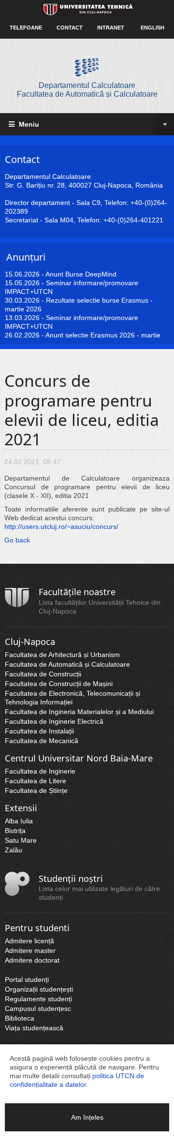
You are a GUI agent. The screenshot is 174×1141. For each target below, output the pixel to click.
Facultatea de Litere (35, 781)
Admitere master (30, 950)
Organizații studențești (39, 989)
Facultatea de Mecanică (41, 741)
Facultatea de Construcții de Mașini (59, 684)
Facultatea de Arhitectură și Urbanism (62, 654)
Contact (70, 27)
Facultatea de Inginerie (40, 771)
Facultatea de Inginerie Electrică (54, 721)
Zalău (13, 850)
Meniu (28, 124)
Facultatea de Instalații (39, 731)
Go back (17, 540)
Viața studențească (34, 1028)
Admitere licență (29, 941)
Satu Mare (21, 840)
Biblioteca (19, 1018)
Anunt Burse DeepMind (80, 274)
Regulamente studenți (38, 999)
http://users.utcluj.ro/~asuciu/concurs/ (61, 526)
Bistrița (15, 830)
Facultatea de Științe (36, 790)
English (152, 27)
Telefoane (26, 27)
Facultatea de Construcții (43, 674)
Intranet (110, 27)
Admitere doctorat (32, 960)
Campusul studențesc (38, 1008)
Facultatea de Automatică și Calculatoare (67, 664)
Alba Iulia (19, 821)
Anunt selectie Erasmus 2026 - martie (102, 335)
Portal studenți (27, 979)
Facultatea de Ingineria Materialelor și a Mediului (79, 712)
